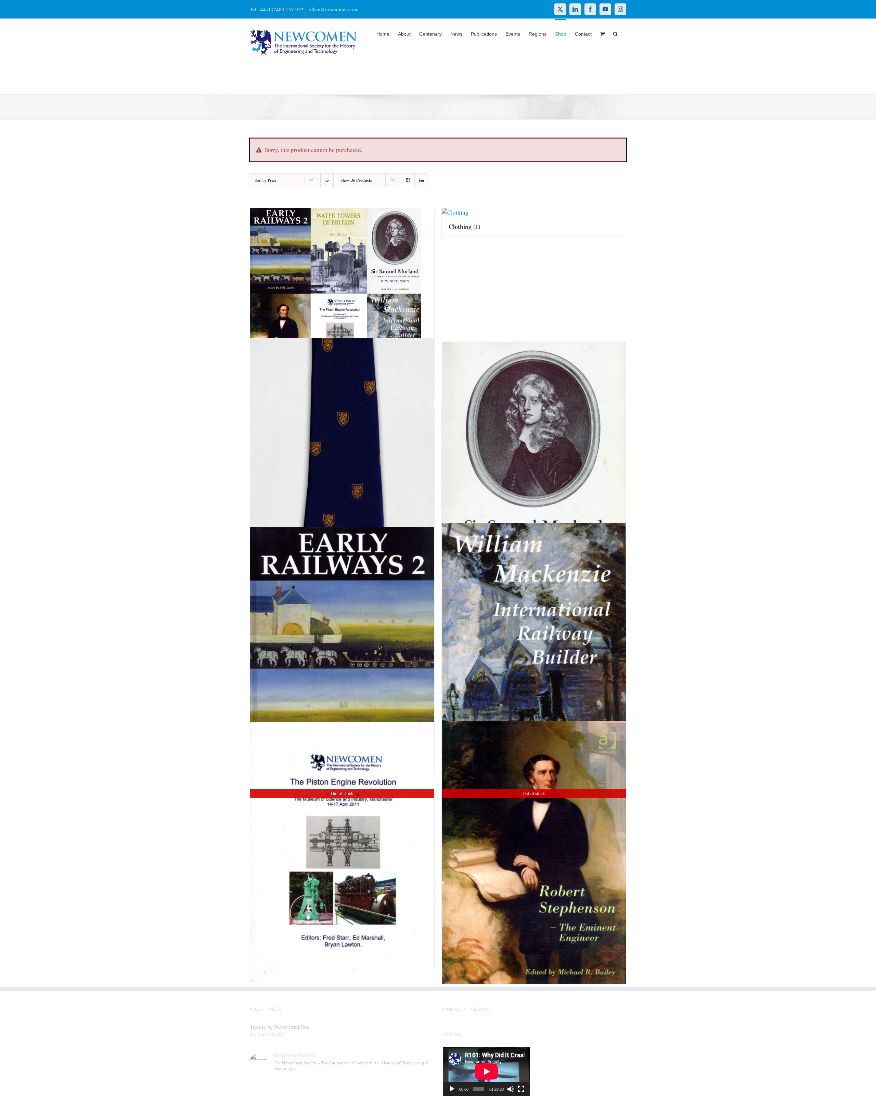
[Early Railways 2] (342, 657)
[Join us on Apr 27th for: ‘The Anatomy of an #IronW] (364, 1091)
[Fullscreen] (521, 1089)
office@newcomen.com (334, 9)
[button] (615, 33)
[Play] (452, 1089)
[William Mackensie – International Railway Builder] (534, 661)
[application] (486, 1071)
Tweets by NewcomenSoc (280, 1027)
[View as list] (421, 180)
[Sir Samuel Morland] (534, 467)
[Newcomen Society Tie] (342, 470)
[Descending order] (327, 180)
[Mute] (510, 1089)
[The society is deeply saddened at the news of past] (411, 1091)
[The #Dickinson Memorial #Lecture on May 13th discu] (317, 1091)
